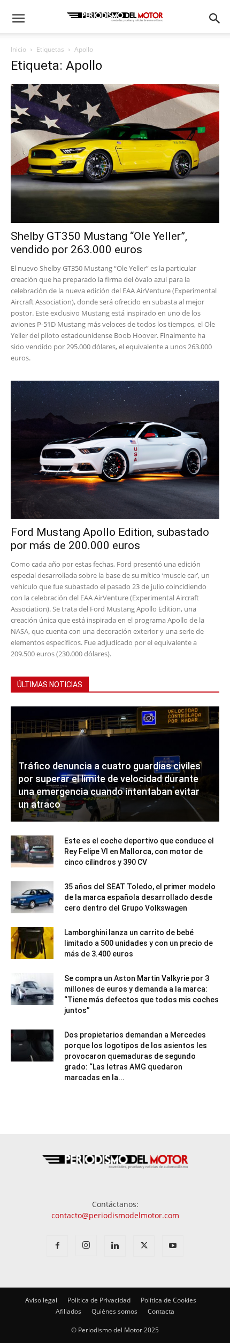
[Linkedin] (115, 1246)
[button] (18, 18)
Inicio (18, 49)
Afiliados (68, 1311)
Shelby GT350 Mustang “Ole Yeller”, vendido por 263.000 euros (99, 243)
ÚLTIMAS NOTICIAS (49, 684)
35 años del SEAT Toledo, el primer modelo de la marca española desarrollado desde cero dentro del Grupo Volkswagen (140, 897)
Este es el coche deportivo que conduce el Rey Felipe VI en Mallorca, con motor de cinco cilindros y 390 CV (139, 851)
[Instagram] (86, 1245)
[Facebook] (57, 1246)
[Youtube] (172, 1246)
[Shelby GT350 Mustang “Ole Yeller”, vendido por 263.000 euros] (115, 153)
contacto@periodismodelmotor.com (115, 1215)
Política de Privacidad (99, 1300)
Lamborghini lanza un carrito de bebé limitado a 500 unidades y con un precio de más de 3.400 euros (138, 943)
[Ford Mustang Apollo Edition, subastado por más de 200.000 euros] (115, 450)
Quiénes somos (114, 1311)
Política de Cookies (168, 1300)
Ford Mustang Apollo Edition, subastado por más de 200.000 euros (110, 539)
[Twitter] (144, 1246)
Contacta (161, 1311)
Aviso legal (41, 1300)
